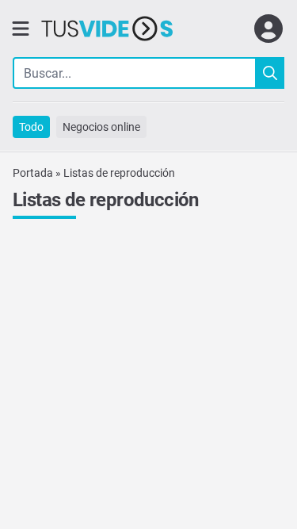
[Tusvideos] (107, 28)
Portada (33, 173)
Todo (31, 127)
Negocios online (101, 127)
